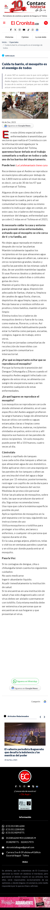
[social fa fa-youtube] (24, 30)
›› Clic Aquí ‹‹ (25, 794)
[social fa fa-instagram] (20, 30)
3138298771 (12, 842)
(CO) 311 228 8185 (15, 829)
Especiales (13, 42)
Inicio (4, 42)
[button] (33, 30)
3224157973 (27, 842)
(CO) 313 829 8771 (15, 832)
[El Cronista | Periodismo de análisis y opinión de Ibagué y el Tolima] (25, 23)
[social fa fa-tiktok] (28, 30)
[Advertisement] (25, 645)
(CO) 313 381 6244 (15, 826)
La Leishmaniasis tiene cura (31, 165)
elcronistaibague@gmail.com (20, 847)
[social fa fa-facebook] (11, 30)
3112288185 (27, 838)
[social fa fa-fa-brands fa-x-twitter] (15, 30)
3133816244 (12, 838)
